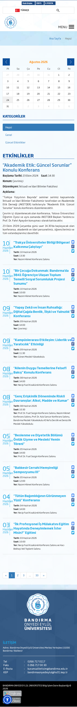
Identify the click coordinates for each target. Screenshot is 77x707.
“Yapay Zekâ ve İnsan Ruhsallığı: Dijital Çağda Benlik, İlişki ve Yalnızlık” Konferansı (42, 311)
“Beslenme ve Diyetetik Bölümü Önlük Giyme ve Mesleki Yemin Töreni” (37, 439)
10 (7, 87)
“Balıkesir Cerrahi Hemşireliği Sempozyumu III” (35, 469)
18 (18, 93)
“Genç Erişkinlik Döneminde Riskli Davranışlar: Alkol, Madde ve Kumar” (41, 398)
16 (69, 87)
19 (28, 93)
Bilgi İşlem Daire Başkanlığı (56, 685)
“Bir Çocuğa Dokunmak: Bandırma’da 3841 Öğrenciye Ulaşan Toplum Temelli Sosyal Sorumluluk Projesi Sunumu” (41, 277)
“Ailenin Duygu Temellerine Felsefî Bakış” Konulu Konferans (39, 370)
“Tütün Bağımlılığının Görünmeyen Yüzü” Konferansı (39, 497)
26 (28, 100)
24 (7, 100)
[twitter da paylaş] (72, 251)
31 (7, 106)
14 (48, 87)
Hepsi (8, 127)
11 (18, 87)
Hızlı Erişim (27, 3)
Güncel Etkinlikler (15, 142)
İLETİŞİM (9, 642)
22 (59, 93)
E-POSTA (49, 3)
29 (58, 100)
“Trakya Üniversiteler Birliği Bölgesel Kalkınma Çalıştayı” (41, 244)
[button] (7, 699)
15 (59, 87)
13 (38, 87)
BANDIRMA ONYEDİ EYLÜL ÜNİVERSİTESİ (23, 685)
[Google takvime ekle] (72, 242)
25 (18, 100)
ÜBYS (38, 3)
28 (48, 100)
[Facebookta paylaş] (72, 246)
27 (38, 100)
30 (69, 100)
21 (48, 93)
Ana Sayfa (55, 38)
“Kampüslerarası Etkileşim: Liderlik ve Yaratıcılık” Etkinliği (42, 341)
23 (69, 93)
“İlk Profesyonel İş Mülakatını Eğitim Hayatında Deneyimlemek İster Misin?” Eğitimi (41, 528)
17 (7, 93)
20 (38, 93)
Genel (8, 135)
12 (28, 87)
